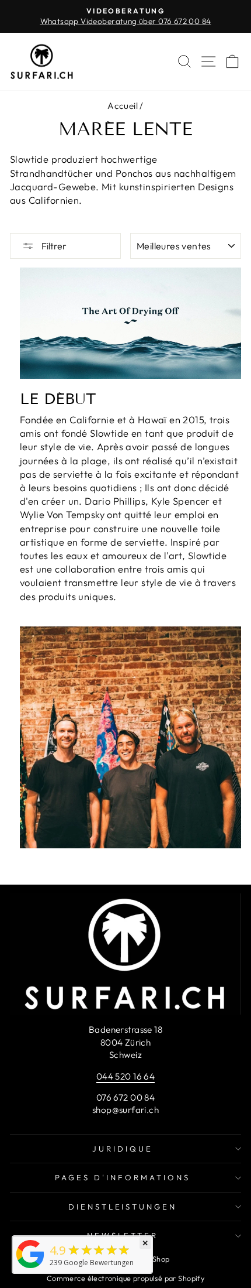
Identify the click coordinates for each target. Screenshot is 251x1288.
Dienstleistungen (122, 1206)
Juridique (122, 1148)
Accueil (122, 105)
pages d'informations (122, 1177)
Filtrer (53, 246)
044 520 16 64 (125, 1076)
